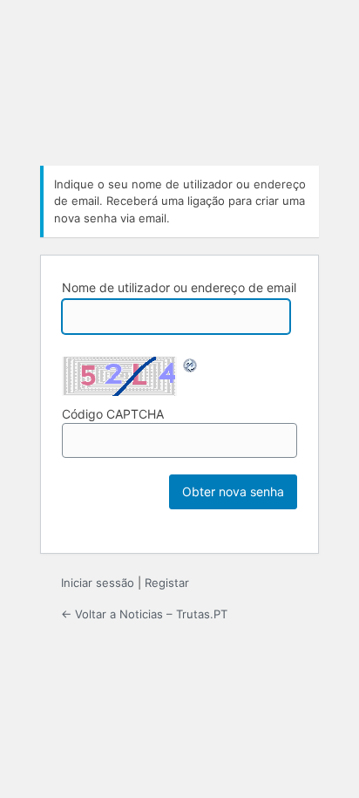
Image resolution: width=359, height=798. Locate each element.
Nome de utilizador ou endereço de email (179, 287)
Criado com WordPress (179, 86)
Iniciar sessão (97, 583)
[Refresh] (190, 366)
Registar (167, 583)
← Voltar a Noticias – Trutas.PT (144, 614)
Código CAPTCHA (113, 413)
